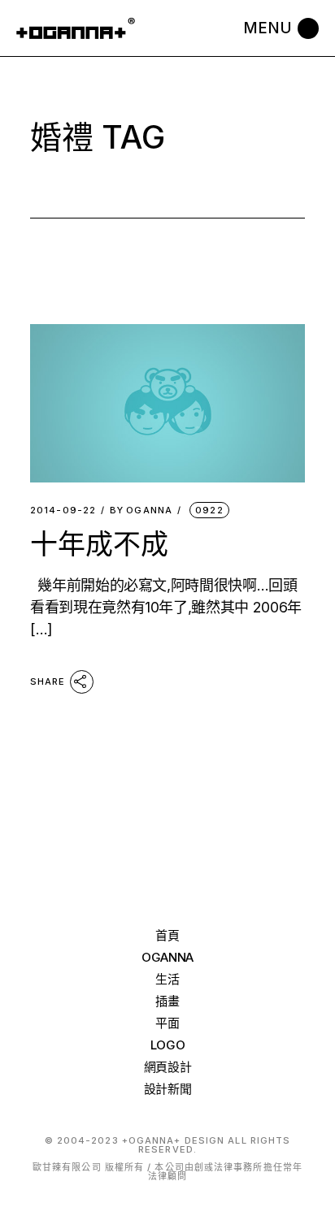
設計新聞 (168, 1089)
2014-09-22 (63, 510)
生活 (167, 979)
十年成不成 (99, 543)
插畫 (167, 1001)
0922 (209, 510)
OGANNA (141, 510)
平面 (167, 1023)
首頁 (167, 935)
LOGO (167, 1045)
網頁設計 (168, 1067)
